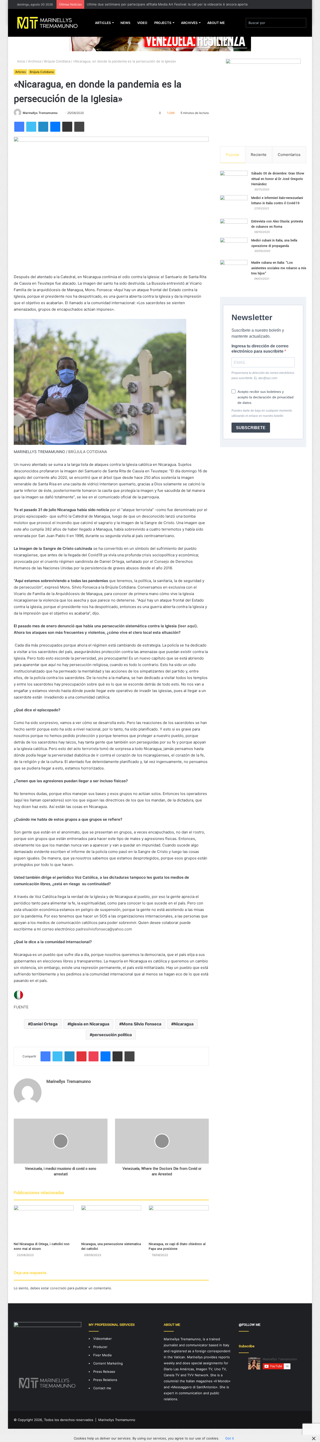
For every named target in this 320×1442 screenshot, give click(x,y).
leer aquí (187, 626)
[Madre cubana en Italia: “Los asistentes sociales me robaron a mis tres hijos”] (234, 272)
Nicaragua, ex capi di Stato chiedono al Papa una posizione (177, 1246)
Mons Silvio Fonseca (141, 1023)
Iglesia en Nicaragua (89, 1023)
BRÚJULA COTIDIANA (87, 451)
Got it (229, 1438)
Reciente (258, 154)
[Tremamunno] (49, 23)
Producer (100, 1347)
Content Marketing (108, 1363)
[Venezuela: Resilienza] (160, 40)
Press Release (104, 1372)
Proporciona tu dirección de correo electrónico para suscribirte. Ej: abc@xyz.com (263, 375)
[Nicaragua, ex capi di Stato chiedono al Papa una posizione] (179, 1222)
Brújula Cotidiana (57, 61)
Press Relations (105, 1380)
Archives (189, 23)
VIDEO (142, 23)
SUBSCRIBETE (251, 428)
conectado (58, 1288)
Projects (162, 23)
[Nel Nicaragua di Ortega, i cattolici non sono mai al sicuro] (44, 1222)
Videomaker (102, 1339)
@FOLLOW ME (249, 1324)
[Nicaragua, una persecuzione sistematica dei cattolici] (111, 1222)
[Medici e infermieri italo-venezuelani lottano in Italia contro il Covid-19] (234, 205)
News (125, 23)
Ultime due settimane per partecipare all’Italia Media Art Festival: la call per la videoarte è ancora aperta (167, 4)
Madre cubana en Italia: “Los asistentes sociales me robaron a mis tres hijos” (278, 268)
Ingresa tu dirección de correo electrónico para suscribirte (260, 348)
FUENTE (21, 1007)
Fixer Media (102, 1355)
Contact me (102, 1388)
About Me (216, 23)
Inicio (20, 61)
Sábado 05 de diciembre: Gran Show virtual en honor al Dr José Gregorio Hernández (277, 178)
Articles (103, 23)
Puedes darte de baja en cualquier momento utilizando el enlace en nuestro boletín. (262, 413)
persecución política (112, 1034)
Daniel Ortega (44, 1023)
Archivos (35, 61)
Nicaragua (184, 1023)
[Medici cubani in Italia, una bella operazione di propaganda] (234, 247)
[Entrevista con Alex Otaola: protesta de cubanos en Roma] (234, 226)
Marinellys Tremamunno (40, 113)
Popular (233, 154)
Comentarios (289, 154)
